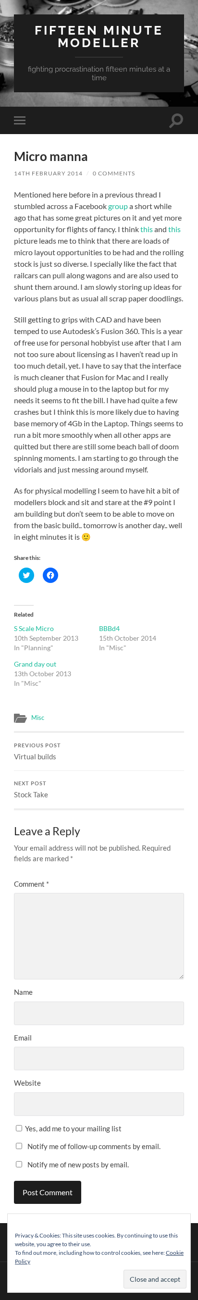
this (146, 229)
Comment (31, 883)
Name (23, 992)
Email (23, 1037)
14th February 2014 (48, 173)
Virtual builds (37, 752)
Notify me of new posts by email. (78, 1164)
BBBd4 (109, 628)
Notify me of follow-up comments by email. (94, 1146)
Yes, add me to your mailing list (73, 1128)
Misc (37, 717)
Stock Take (31, 789)
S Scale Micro (34, 628)
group (118, 205)
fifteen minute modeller (99, 36)
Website (27, 1082)
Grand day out (35, 664)
